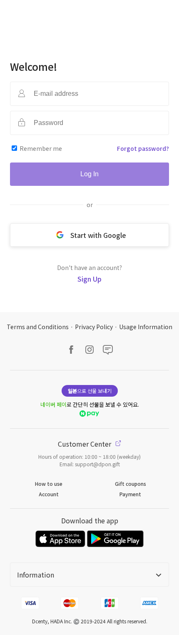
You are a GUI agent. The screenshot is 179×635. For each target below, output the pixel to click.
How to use (48, 483)
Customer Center (85, 444)
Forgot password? (143, 148)
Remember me (41, 148)
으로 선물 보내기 (90, 390)
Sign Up (89, 279)
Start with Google (98, 235)
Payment (130, 494)
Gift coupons (130, 483)
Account (49, 494)
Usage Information (145, 326)
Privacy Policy (94, 326)
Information (35, 575)
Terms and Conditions (38, 326)
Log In (89, 174)
